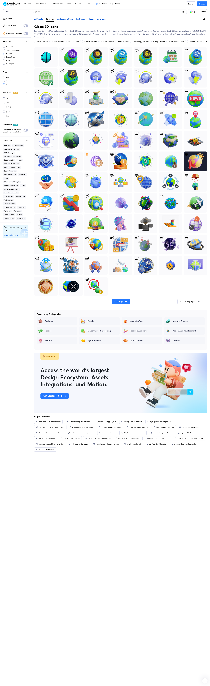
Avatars (48, 341)
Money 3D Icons (159, 41)
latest (129, 34)
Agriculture (7, 211)
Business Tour (20, 196)
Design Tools (21, 218)
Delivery (19, 160)
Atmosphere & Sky (10, 174)
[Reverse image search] (184, 11)
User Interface (136, 321)
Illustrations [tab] (81, 19)
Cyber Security (9, 218)
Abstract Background (11, 185)
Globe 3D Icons (58, 41)
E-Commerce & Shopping (99, 331)
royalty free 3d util (134, 444)
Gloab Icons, (39, 37)
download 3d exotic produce (50, 433)
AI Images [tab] (101, 19)
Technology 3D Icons (141, 41)
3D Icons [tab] (50, 19)
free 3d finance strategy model (81, 433)
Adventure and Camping (12, 182)
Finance (48, 331)
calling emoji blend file (133, 422)
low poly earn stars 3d (165, 427)
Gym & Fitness (136, 341)
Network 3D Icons (195, 41)
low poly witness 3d (46, 449)
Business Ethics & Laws (11, 164)
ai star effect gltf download (79, 422)
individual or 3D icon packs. (79, 34)
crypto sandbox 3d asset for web (52, 427)
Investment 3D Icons (176, 41)
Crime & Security (9, 207)
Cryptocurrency (18, 145)
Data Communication (11, 193)
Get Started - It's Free (54, 396)
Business (7, 145)
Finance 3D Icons (107, 41)
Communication (9, 204)
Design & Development (11, 189)
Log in (190, 4)
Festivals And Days (138, 331)
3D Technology (9, 153)
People (91, 321)
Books (23, 185)
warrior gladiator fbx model (185, 444)
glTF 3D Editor (200, 12)
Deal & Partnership (10, 171)
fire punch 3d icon (109, 433)
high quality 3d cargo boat (160, 422)
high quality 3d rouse (79, 444)
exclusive (116, 34)
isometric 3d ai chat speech (50, 422)
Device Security (9, 214)
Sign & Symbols (94, 341)
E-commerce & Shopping (12, 156)
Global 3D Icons (42, 41)
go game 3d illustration (188, 433)
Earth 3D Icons (123, 41)
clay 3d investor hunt (71, 438)
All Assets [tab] (38, 19)
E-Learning (22, 174)
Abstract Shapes (180, 321)
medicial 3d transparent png (99, 438)
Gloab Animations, (182, 34)
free (51, 31)
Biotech (19, 214)
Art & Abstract (8, 200)
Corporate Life (9, 160)
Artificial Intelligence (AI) (12, 167)
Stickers (176, 341)
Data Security (8, 196)
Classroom (21, 207)
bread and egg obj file (107, 422)
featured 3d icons (142, 34)
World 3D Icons (73, 41)
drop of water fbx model (138, 427)
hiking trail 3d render (47, 438)
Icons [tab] (91, 19)
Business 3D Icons (90, 41)
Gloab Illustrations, (197, 34)
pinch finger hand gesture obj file (190, 438)
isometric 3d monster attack (129, 438)
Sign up (202, 4)
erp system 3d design (190, 427)
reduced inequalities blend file (51, 444)
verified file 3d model (157, 444)
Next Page (118, 302)
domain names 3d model (111, 427)
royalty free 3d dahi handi (82, 427)
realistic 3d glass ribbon (161, 433)
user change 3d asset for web (107, 444)
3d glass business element (134, 433)
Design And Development (184, 331)
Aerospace (17, 211)
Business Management (11, 149)
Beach (6, 178)
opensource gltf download (158, 438)
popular (123, 34)
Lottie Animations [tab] (65, 19)
